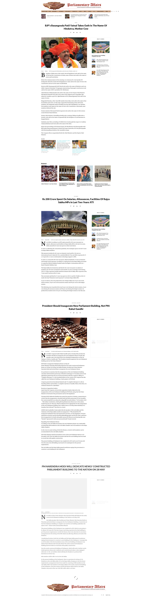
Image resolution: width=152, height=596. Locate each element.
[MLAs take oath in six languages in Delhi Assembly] (48, 144)
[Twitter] (112, 11)
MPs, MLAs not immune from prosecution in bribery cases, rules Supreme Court (102, 60)
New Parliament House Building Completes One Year (98, 56)
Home (50, 11)
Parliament (54, 11)
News (85, 11)
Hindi (107, 11)
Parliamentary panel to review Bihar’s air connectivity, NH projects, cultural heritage (102, 185)
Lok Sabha (61, 11)
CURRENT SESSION (100, 11)
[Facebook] (110, 11)
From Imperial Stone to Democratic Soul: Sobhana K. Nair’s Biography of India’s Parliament (79, 15)
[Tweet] (73, 32)
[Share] (70, 32)
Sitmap (89, 11)
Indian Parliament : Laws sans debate (54, 15)
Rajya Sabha (67, 11)
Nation (76, 22)
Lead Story (78, 461)
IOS (94, 11)
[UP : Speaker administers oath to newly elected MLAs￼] (64, 145)
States (80, 11)
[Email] (80, 32)
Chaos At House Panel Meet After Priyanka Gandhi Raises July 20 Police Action (101, 15)
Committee (74, 11)
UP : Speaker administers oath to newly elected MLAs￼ (63, 141)
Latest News (74, 461)
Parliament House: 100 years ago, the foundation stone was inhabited (103, 66)
